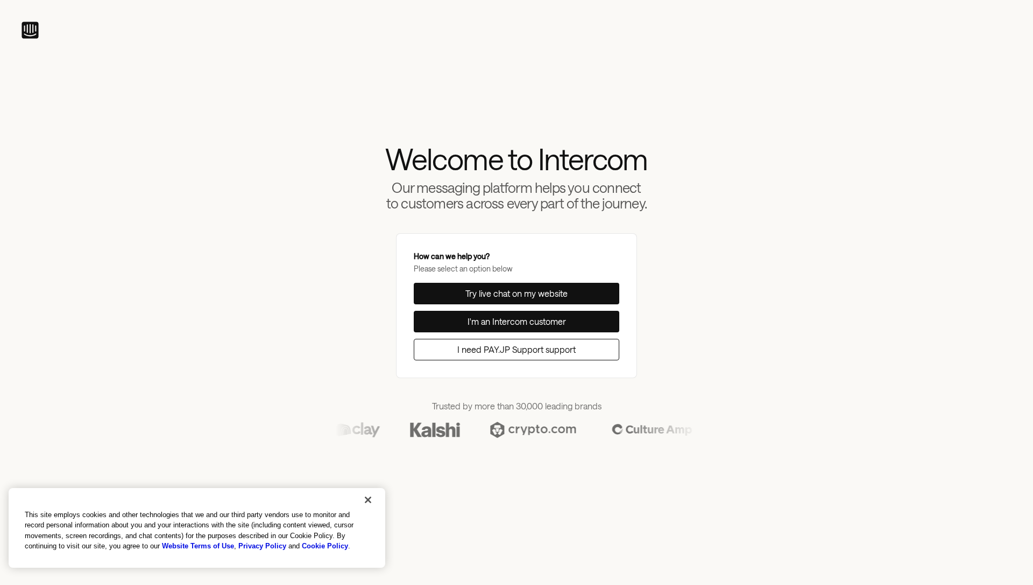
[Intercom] (30, 30)
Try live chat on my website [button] (516, 293)
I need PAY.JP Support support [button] (516, 349)
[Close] (368, 500)
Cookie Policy (325, 546)
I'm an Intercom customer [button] (517, 321)
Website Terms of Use (198, 546)
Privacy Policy (262, 546)
